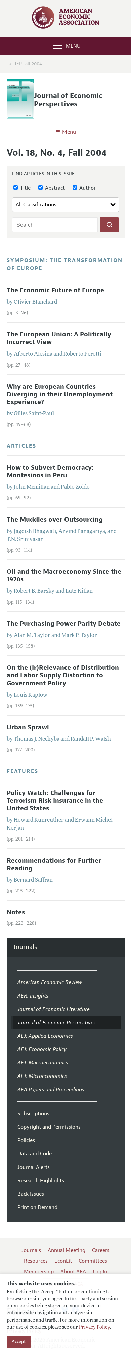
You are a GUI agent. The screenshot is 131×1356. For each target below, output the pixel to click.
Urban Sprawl (28, 727)
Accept (19, 1341)
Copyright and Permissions (49, 1127)
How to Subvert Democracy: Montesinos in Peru (50, 471)
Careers (101, 1250)
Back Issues (30, 1194)
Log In (100, 1271)
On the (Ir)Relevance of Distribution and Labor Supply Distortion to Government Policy (63, 675)
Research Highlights (40, 1180)
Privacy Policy (94, 1327)
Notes (16, 912)
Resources (36, 1261)
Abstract (54, 188)
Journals (25, 947)
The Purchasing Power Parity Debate (64, 624)
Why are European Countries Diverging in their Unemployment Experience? (60, 394)
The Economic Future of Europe (55, 290)
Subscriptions (33, 1113)
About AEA (73, 1271)
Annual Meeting (66, 1250)
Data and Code (34, 1153)
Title (25, 188)
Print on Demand (37, 1207)
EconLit (63, 1261)
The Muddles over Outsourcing (55, 519)
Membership (39, 1271)
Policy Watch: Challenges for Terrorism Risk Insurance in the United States (55, 800)
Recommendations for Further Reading (54, 864)
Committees (93, 1261)
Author (87, 188)
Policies (26, 1140)
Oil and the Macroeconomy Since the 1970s (64, 575)
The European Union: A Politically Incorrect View (59, 338)
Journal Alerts (33, 1167)
